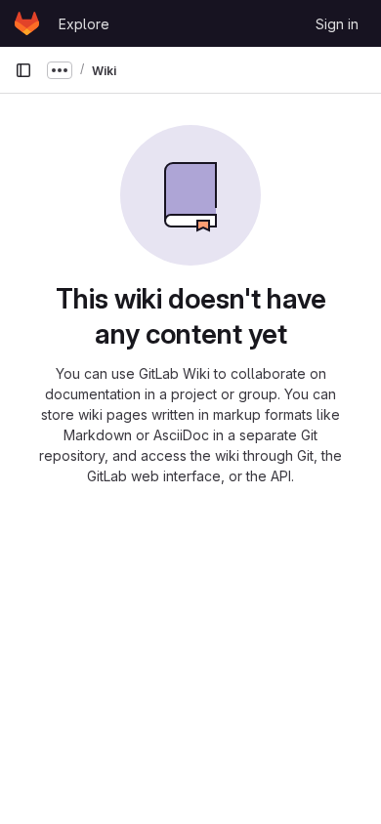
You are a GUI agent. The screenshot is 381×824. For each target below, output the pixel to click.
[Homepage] (27, 23)
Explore (84, 24)
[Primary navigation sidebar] (23, 70)
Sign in (337, 24)
